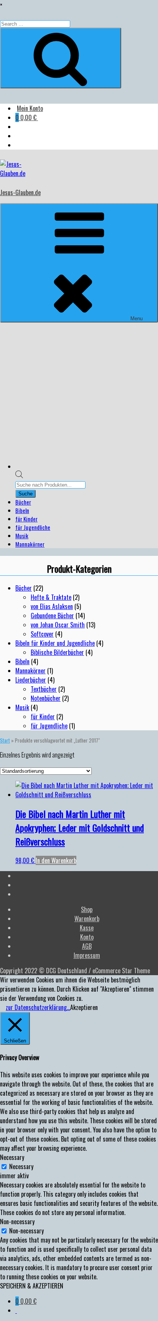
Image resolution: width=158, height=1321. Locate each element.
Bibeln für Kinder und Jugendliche (55, 643)
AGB (87, 946)
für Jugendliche (32, 527)
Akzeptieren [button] (84, 1007)
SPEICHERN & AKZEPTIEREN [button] (31, 1285)
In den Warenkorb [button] (56, 860)
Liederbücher (30, 679)
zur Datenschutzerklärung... (38, 1007)
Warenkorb (86, 918)
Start (5, 740)
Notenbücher (46, 698)
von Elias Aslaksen (52, 606)
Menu (136, 318)
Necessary (21, 1166)
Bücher (23, 502)
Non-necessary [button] (17, 1221)
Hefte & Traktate (51, 597)
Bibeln (22, 510)
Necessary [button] (12, 1157)
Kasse (87, 927)
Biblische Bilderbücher (57, 652)
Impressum (87, 955)
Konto (87, 936)
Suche (25, 494)
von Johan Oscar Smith (58, 624)
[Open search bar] (19, 475)
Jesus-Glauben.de (20, 192)
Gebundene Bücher (52, 615)
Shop (86, 909)
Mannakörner (29, 544)
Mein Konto (30, 108)
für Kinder (26, 519)
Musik (21, 535)
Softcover (42, 634)
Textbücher (44, 689)
